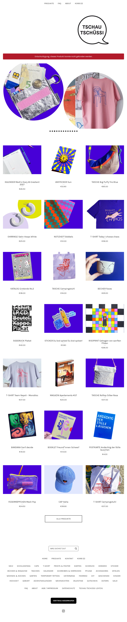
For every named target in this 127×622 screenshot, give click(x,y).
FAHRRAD (83, 576)
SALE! (115, 581)
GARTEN (33, 576)
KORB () (79, 3)
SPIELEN (116, 571)
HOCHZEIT (14, 581)
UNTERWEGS (69, 576)
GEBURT (26, 581)
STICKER (114, 566)
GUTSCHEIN (92, 581)
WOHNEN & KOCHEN (16, 576)
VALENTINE (78, 581)
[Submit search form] (75, 548)
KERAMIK (102, 566)
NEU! (11, 566)
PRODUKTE (49, 3)
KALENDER (48, 571)
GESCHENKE (103, 576)
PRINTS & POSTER (62, 566)
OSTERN (105, 581)
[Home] (63, 30)
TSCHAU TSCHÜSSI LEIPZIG (91, 588)
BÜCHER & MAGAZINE (17, 571)
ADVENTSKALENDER (43, 581)
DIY (92, 576)
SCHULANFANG (23, 566)
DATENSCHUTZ (68, 588)
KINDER (116, 576)
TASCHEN (35, 571)
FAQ (59, 3)
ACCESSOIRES (102, 571)
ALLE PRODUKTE (63, 519)
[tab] (50, 131)
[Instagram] (63, 611)
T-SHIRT (46, 566)
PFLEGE (88, 571)
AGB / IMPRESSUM (50, 588)
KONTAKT (69, 558)
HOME (45, 558)
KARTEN (77, 566)
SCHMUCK (90, 566)
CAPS (36, 566)
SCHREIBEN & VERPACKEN (69, 571)
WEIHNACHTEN (62, 581)
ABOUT (68, 3)
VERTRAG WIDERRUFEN (63, 600)
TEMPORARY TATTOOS (50, 576)
